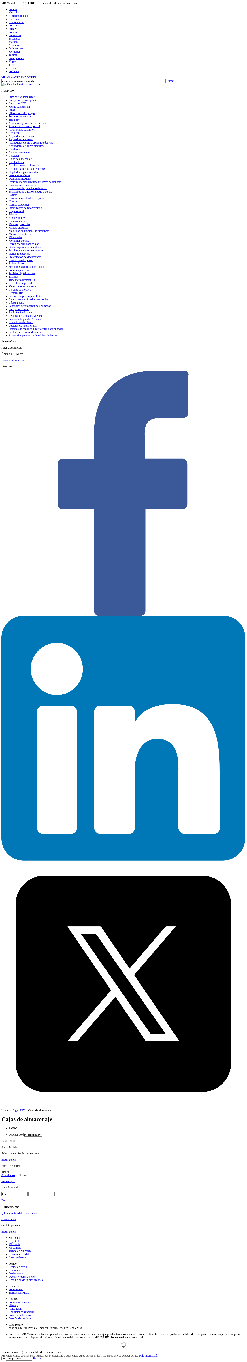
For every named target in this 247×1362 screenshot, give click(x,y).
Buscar (170, 80)
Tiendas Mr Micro (19, 1292)
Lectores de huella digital (23, 325)
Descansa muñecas (19, 175)
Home (4, 1110)
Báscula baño (16, 302)
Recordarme (12, 1206)
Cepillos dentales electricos (24, 165)
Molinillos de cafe (19, 240)
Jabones (13, 214)
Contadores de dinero (21, 322)
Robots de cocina (18, 263)
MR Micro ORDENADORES (19, 77)
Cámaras (14, 19)
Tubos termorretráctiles (22, 279)
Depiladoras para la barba (23, 172)
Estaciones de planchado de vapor (28, 188)
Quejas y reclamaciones (22, 1276)
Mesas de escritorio (20, 234)
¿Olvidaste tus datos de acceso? (19, 1213)
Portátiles (14, 25)
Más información (148, 1355)
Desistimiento (16, 1273)
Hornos (13, 201)
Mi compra (15, 1247)
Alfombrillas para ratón (22, 129)
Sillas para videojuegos (22, 113)
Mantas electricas (18, 227)
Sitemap (13, 1305)
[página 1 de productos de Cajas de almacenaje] (6, 1141)
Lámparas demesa (19, 309)
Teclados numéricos (20, 116)
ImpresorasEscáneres (15, 37)
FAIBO (13, 1128)
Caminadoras (16, 162)
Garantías (14, 1270)
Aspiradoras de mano (21, 139)
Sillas (12, 109)
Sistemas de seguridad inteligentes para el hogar (36, 328)
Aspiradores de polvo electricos (26, 145)
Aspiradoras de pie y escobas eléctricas (31, 142)
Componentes (16, 22)
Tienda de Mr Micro (20, 1250)
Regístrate (14, 1241)
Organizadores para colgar (24, 243)
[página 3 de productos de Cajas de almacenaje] (11, 1141)
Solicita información (12, 360)
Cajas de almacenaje (20, 158)
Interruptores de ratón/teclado (25, 207)
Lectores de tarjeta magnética (25, 315)
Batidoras (14, 149)
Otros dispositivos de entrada (25, 247)
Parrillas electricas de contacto (26, 250)
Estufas (13, 194)
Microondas (15, 237)
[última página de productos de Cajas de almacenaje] (14, 1141)
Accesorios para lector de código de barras (33, 335)
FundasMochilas (14, 11)
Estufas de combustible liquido (26, 198)
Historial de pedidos (20, 1254)
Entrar (4, 1200)
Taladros (13, 276)
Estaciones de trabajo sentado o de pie (30, 191)
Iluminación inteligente (22, 96)
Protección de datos (20, 1315)
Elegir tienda (8, 1159)
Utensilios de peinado (21, 283)
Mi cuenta (14, 1244)
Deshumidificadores (20, 178)
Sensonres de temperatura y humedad (30, 305)
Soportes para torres (20, 270)
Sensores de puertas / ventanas (26, 319)
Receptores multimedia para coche (28, 299)
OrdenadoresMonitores (16, 50)
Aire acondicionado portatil (24, 126)
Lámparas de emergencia (23, 100)
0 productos (8, 1175)
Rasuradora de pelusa (21, 260)
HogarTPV (12, 63)
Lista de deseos (17, 1257)
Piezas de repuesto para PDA (25, 296)
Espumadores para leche (22, 185)
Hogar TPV (18, 1110)
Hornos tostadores (19, 204)
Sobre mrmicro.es (19, 1302)
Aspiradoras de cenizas (22, 136)
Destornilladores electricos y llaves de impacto (35, 181)
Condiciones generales (21, 1311)
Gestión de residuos (20, 1318)
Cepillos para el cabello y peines (27, 168)
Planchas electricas (19, 253)
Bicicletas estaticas (19, 152)
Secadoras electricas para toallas (27, 266)
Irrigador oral (16, 211)
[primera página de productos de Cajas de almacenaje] (2, 1141)
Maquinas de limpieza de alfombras (29, 230)
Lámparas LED (17, 103)
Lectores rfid (16, 292)
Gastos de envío (18, 1266)
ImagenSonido (13, 30)
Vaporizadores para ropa (22, 286)
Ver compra (8, 1181)
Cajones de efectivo (20, 289)
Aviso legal (15, 1308)
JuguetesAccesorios (15, 43)
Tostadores (15, 119)
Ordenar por (16, 1134)
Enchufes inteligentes (21, 312)
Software (14, 71)
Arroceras (14, 132)
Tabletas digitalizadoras (22, 273)
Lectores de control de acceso (25, 332)
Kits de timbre (17, 217)
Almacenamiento (18, 15)
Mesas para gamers (19, 106)
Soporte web (16, 1289)
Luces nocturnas (18, 221)
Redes (12, 68)
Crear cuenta (8, 1219)
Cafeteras (14, 155)
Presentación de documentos (25, 256)
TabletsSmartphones (16, 56)
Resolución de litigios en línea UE (28, 1279)
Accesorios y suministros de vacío (28, 123)
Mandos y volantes (19, 224)
